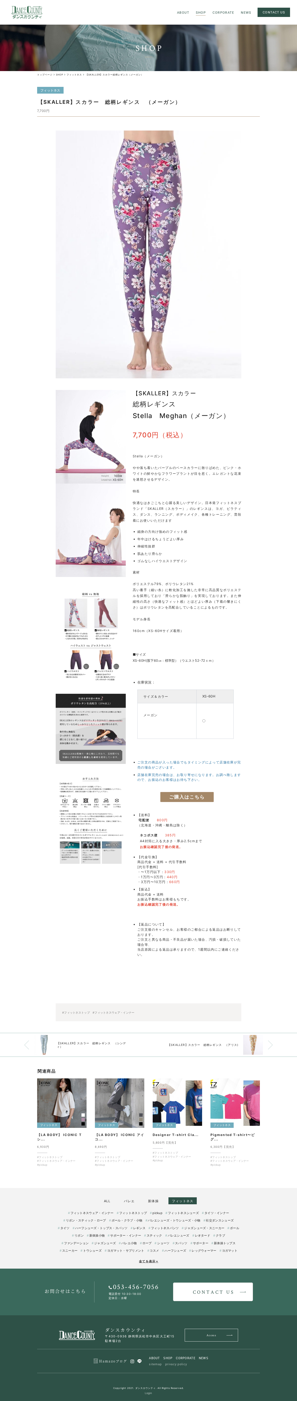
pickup (157, 1213)
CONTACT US (274, 12)
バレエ (129, 1201)
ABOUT (154, 1358)
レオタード (202, 1235)
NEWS (203, 1358)
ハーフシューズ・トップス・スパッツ (101, 1228)
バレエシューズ (178, 1235)
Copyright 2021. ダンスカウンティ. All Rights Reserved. (148, 1388)
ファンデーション (76, 1243)
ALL (107, 1201)
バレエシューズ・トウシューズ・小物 (174, 1220)
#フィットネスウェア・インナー (114, 1012)
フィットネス (182, 1201)
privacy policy (176, 1364)
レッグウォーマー (204, 1250)
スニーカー (69, 1250)
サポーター (200, 1243)
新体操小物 (97, 1235)
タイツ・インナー (216, 1213)
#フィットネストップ (76, 1012)
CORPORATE (185, 1358)
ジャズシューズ (105, 1243)
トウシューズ (92, 1250)
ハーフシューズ (175, 1250)
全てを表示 (148, 1261)
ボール (234, 1228)
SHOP (167, 1358)
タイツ (65, 1228)
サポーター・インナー (125, 1235)
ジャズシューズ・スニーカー (204, 1228)
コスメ (154, 1250)
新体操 (153, 1201)
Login (148, 1393)
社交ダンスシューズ (220, 1220)
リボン (79, 1235)
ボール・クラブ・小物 (127, 1220)
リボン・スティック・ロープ (86, 1220)
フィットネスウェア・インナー (92, 1213)
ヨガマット (229, 1250)
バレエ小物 (129, 1243)
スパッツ (181, 1243)
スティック (154, 1235)
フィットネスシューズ (183, 1213)
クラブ (220, 1235)
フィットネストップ (133, 1213)
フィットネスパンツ (165, 1228)
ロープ (147, 1243)
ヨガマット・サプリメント (125, 1250)
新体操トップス (225, 1243)
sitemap (155, 1364)
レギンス (139, 1228)
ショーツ (163, 1243)
